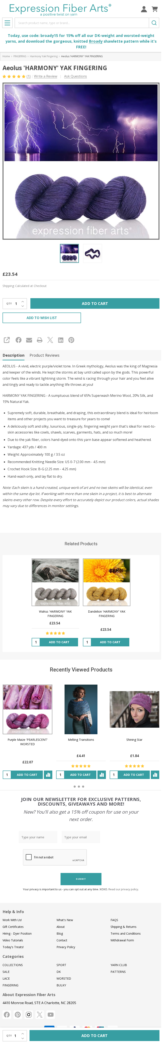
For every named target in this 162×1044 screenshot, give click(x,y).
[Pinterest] (71, 340)
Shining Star (134, 740)
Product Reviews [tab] (44, 355)
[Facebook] (19, 340)
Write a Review (45, 76)
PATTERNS (118, 972)
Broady (96, 41)
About (61, 927)
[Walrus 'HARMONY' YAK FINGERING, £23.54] (55, 582)
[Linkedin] (61, 340)
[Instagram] (28, 1014)
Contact (62, 940)
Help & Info (13, 911)
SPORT (61, 965)
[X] (50, 340)
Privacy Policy (66, 947)
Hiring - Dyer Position (17, 933)
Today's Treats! (13, 947)
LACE (6, 978)
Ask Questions (75, 76)
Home (6, 56)
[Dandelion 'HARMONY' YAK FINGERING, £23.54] (106, 582)
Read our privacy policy (123, 889)
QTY (9, 303)
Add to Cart (95, 303)
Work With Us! (12, 920)
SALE (6, 972)
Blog (60, 933)
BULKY (61, 985)
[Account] (144, 9)
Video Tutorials (13, 940)
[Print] (40, 340)
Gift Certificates (13, 927)
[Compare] (48, 775)
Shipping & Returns (123, 927)
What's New (65, 920)
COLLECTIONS (13, 965)
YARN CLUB (119, 965)
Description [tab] (13, 355)
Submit (81, 879)
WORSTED (64, 978)
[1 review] (14, 76)
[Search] (154, 23)
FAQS (114, 920)
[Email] (29, 340)
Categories (13, 956)
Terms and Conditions (126, 933)
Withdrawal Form (122, 940)
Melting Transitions (81, 740)
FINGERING (10, 985)
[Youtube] (50, 1014)
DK (59, 972)
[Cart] (154, 9)
